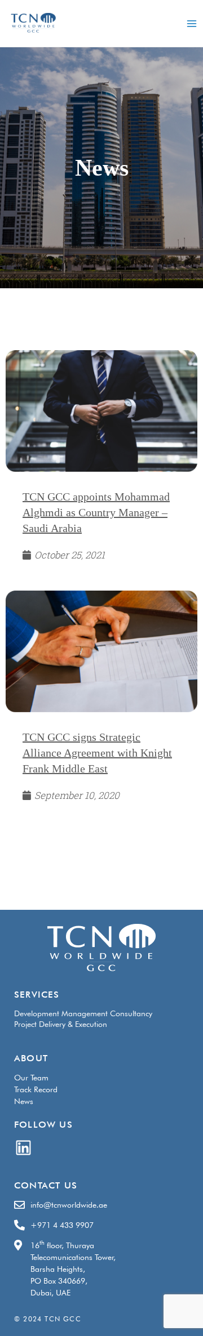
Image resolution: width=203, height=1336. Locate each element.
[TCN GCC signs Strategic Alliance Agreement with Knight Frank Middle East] (101, 651)
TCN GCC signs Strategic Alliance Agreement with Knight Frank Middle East (97, 753)
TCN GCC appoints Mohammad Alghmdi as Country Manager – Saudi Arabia (96, 512)
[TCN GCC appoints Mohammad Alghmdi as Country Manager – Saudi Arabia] (101, 410)
